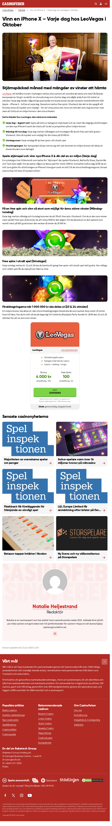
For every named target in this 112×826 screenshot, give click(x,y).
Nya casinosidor (10, 720)
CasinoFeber (8, 10)
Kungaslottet (44, 743)
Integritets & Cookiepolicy (87, 720)
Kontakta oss (80, 715)
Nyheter (21, 10)
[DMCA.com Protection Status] (92, 780)
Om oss (78, 710)
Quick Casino (45, 723)
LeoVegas (7, 93)
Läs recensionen (69, 350)
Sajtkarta (78, 725)
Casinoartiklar (9, 730)
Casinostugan (45, 738)
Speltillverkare (9, 725)
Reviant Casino (46, 714)
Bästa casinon (9, 710)
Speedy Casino (46, 728)
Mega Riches (44, 733)
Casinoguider (9, 734)
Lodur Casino (45, 719)
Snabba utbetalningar (13, 715)
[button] (104, 662)
